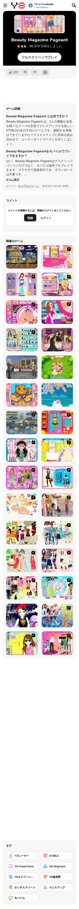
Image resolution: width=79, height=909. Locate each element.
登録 (30, 218)
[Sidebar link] (5, 5)
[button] (12, 179)
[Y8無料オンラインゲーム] (18, 5)
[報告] (34, 72)
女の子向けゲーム (28, 186)
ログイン (46, 218)
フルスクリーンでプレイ (39, 57)
